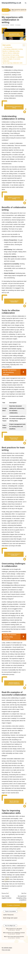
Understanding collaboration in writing (13, 49)
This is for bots (6, 950)
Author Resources (5, 14)
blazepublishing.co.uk (11, 3)
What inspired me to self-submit (14, 928)
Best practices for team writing (11, 55)
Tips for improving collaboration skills (12, 63)
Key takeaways (8, 47)
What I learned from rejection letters (10, 9)
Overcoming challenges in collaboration (13, 57)
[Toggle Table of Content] (23, 45)
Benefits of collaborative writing (11, 51)
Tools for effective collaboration (11, 53)
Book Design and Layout (10, 918)
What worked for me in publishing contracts (14, 932)
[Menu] (25, 2)
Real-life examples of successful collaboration (11, 60)
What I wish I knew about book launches (14, 936)
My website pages (7, 947)
